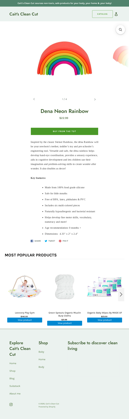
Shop (12, 370)
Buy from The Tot (64, 131)
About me (14, 393)
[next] (121, 294)
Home (12, 363)
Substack (14, 385)
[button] (120, 29)
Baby (41, 351)
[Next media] (94, 99)
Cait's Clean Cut (23, 14)
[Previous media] (34, 99)
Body (41, 366)
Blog (11, 378)
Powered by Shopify (47, 407)
